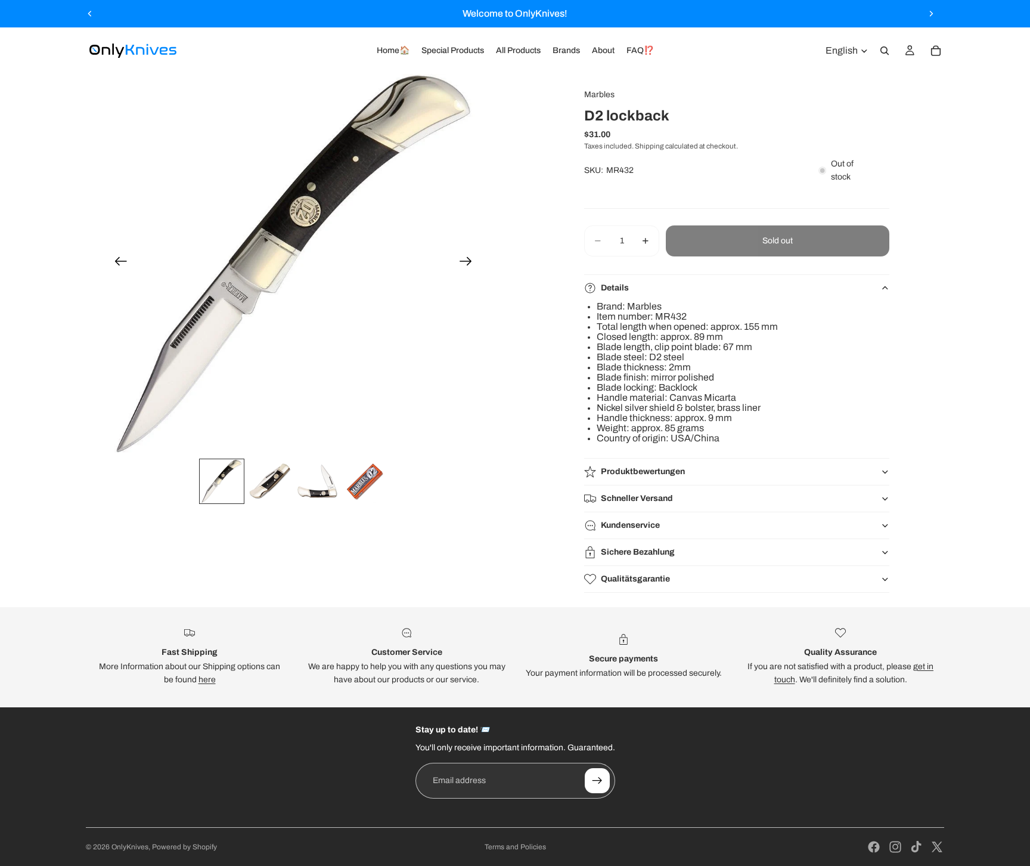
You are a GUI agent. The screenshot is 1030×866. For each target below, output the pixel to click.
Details (615, 287)
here (207, 679)
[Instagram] (895, 847)
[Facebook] (874, 847)
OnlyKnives (129, 847)
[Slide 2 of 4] (269, 481)
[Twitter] (937, 847)
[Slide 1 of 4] (221, 481)
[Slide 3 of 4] (317, 481)
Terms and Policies (515, 847)
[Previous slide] (90, 14)
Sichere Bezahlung (638, 552)
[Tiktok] (916, 847)
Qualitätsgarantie (635, 578)
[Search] (884, 51)
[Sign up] (597, 780)
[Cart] (936, 51)
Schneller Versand (637, 498)
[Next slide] (931, 14)
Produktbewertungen (643, 471)
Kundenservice (630, 525)
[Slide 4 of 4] (364, 481)
